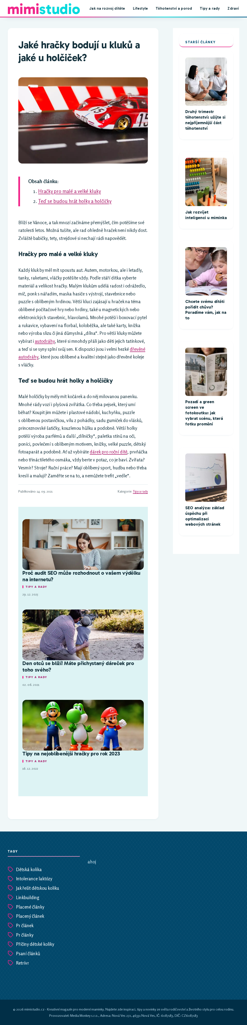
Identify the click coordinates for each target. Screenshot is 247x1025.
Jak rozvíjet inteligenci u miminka (206, 215)
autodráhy (45, 341)
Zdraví (233, 8)
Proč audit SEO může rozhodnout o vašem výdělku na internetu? (81, 576)
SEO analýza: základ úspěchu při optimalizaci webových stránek (204, 516)
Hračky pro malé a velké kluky (69, 191)
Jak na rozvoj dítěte (107, 8)
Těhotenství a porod (174, 8)
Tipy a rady (210, 8)
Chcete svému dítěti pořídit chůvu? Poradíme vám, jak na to (205, 310)
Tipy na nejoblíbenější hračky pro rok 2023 (71, 753)
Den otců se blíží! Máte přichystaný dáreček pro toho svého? (78, 666)
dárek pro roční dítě (108, 451)
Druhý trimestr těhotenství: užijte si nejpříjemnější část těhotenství (205, 120)
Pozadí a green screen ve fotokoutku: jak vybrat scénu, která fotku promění (204, 413)
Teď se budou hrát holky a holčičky (74, 201)
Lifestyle (140, 8)
